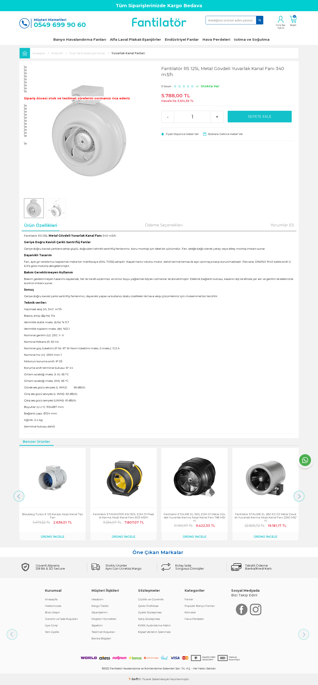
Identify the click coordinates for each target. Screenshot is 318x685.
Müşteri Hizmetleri (103, 619)
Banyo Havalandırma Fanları (79, 39)
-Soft (134, 679)
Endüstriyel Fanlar (182, 39)
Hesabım (97, 599)
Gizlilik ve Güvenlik (151, 599)
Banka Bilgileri (101, 638)
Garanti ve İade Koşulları (61, 619)
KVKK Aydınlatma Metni (154, 625)
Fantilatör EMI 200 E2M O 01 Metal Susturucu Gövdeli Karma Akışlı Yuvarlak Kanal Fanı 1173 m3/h (265, 517)
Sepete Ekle (259, 116)
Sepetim (97, 625)
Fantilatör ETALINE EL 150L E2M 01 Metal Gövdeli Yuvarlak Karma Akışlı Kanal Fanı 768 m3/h (123, 517)
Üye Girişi (51, 625)
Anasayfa (51, 599)
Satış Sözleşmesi (149, 619)
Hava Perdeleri (216, 39)
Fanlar (189, 599)
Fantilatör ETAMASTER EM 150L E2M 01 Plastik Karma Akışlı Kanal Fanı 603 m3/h (52, 516)
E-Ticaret (145, 679)
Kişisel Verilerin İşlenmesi (154, 632)
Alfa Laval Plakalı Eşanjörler (135, 39)
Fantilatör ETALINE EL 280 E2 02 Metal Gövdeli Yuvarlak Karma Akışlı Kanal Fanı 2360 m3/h (194, 517)
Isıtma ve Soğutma (252, 39)
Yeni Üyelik (52, 632)
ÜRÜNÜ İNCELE (52, 536)
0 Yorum (166, 86)
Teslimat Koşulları (103, 632)
